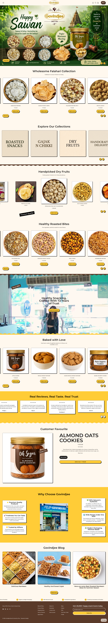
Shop (62, 606)
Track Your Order (64, 612)
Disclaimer (51, 608)
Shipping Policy (41, 610)
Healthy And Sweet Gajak (54, 586)
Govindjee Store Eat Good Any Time (13, 618)
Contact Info (52, 610)
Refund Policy (41, 606)
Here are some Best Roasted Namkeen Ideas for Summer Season (89, 587)
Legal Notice (40, 614)
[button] (95, 3)
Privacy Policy (41, 608)
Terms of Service (41, 612)
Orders (62, 608)
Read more (80, 453)
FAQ (62, 610)
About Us (51, 606)
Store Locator (52, 612)
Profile (62, 614)
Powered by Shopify (24, 618)
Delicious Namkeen (18, 586)
